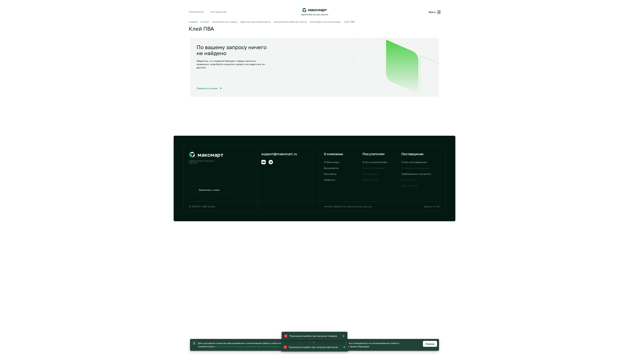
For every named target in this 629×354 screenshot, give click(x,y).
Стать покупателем (374, 162)
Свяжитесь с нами (209, 189)
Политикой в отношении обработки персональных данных (250, 346)
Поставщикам (218, 11)
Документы (331, 168)
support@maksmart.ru (279, 154)
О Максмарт (332, 162)
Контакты (330, 174)
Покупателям (196, 11)
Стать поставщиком (414, 162)
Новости (329, 179)
